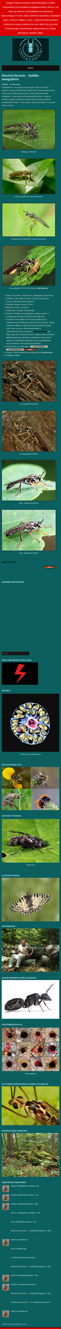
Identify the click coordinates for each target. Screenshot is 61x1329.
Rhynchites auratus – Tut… (29, 1195)
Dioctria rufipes (14, 325)
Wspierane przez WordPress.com (14, 1324)
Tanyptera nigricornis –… (28, 1284)
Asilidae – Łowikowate (11, 84)
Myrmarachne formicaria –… (25, 1257)
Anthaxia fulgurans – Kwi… (28, 1204)
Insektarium (23, 1240)
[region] (30, 899)
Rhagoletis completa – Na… (29, 1186)
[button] (30, 899)
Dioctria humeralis (31, 328)
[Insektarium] (30, 62)
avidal (13, 1186)
